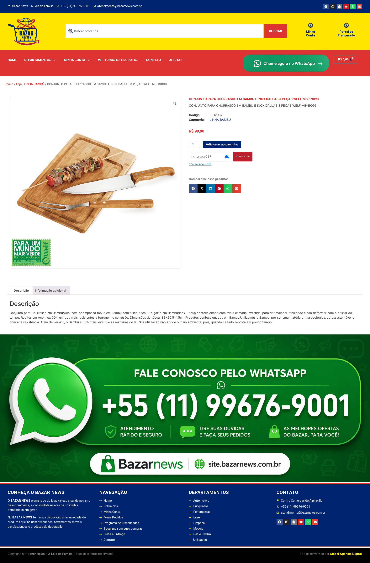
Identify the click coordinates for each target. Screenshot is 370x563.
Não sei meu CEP (200, 164)
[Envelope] (359, 6)
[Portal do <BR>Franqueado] (346, 25)
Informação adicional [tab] (50, 290)
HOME (12, 60)
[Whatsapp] (353, 6)
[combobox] (164, 31)
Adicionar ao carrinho (222, 144)
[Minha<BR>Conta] (310, 25)
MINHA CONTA (74, 60)
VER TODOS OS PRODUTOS (118, 60)
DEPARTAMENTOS (37, 60)
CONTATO (153, 60)
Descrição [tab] (21, 290)
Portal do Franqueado (346, 33)
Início (9, 84)
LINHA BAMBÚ (34, 84)
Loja (19, 84)
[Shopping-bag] (339, 6)
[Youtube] (346, 6)
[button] (174, 103)
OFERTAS (175, 60)
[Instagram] (332, 6)
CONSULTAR (243, 156)
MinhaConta (310, 33)
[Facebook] (326, 6)
